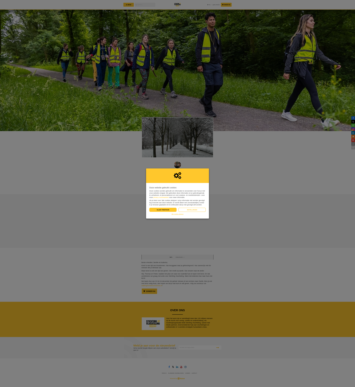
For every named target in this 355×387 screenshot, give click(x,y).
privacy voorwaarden (161, 197)
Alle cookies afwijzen (177, 214)
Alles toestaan (163, 210)
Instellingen (192, 210)
